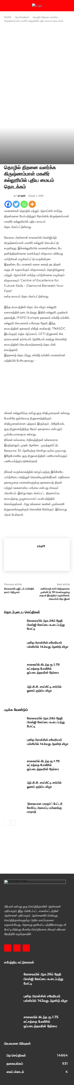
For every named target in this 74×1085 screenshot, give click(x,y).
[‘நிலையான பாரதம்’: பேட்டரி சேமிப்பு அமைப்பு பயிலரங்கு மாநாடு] (14, 808)
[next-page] (13, 822)
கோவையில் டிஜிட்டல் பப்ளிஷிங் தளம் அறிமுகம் (19, 590)
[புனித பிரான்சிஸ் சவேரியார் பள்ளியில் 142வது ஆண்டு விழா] (14, 647)
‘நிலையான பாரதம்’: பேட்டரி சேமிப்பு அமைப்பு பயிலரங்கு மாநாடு (44, 808)
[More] (32, 204)
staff (21, 196)
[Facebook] (8, 204)
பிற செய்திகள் (22, 17)
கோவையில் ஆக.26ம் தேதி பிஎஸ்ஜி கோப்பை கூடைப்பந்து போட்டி (46, 625)
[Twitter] (16, 204)
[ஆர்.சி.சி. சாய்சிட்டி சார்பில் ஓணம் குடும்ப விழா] (14, 691)
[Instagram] (17, 948)
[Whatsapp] (24, 204)
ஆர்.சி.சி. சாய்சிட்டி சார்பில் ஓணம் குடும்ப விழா (44, 689)
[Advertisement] (37, 62)
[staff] (9, 196)
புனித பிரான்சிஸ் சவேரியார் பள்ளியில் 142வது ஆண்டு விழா (47, 645)
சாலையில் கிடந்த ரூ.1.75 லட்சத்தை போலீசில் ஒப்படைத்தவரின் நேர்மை (43, 668)
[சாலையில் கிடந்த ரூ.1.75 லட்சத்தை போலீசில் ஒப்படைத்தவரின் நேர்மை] (14, 669)
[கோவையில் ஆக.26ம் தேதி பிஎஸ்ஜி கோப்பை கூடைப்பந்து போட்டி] (14, 625)
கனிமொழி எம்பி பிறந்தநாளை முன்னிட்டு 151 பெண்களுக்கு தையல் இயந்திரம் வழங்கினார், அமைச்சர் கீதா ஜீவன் (54, 593)
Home (7, 17)
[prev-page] (6, 822)
